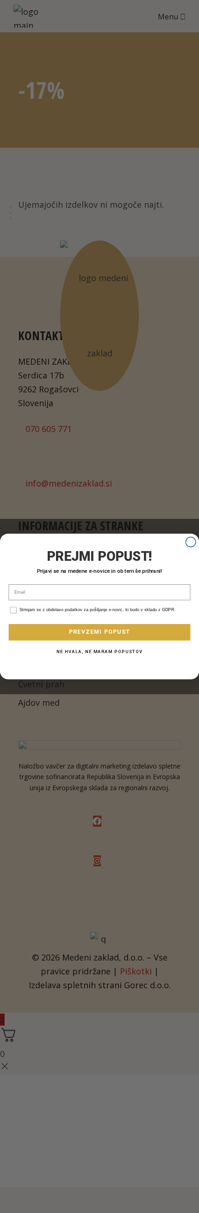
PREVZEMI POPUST (100, 632)
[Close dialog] (191, 542)
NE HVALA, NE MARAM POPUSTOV (99, 652)
